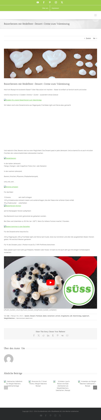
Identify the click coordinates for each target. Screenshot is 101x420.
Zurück (88, 38)
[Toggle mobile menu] (95, 15)
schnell (57, 316)
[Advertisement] (26, 127)
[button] (6, 387)
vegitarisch (85, 316)
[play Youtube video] (50, 282)
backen (27, 316)
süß (71, 316)
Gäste (45, 316)
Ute (8, 316)
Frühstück (39, 316)
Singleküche (65, 316)
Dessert (32, 316)
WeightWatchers (9, 318)
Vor (94, 38)
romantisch (51, 316)
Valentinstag (77, 316)
